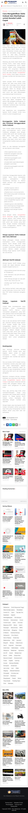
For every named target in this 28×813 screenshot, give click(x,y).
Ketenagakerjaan (8, 617)
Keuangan (6, 627)
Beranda (5, 11)
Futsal (5, 660)
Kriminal (20, 622)
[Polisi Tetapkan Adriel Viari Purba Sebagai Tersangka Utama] (8, 772)
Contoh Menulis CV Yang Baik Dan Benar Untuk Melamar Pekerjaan (8, 538)
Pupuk (14, 678)
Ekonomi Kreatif (8, 658)
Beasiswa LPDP (8, 625)
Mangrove (6, 650)
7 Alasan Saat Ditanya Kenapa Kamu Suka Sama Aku (20, 576)
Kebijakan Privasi (18, 802)
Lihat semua (22, 431)
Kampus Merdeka (13, 663)
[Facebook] (7, 424)
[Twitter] (10, 424)
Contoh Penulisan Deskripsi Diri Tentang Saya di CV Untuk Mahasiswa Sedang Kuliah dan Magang (20, 558)
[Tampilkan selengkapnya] (19, 424)
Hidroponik (6, 635)
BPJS (21, 627)
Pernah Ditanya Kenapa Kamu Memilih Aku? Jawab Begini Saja (20, 593)
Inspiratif (11, 645)
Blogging (14, 630)
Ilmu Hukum (14, 635)
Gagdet (11, 660)
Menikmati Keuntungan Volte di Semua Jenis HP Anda (20, 444)
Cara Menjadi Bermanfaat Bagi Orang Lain (7, 722)
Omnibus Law (14, 673)
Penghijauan (7, 678)
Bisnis (15, 625)
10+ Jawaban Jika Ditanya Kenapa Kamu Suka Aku (13, 6)
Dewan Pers (17, 655)
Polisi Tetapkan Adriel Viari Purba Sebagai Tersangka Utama (8, 779)
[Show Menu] (2, 2)
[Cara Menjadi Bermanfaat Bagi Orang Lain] (8, 716)
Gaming (17, 660)
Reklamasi (13, 650)
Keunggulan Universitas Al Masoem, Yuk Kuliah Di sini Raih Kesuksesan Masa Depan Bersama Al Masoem (20, 704)
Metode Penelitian (14, 670)
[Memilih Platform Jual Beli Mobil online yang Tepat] (8, 695)
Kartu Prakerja (7, 637)
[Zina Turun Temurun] (20, 772)
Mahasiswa (6, 607)
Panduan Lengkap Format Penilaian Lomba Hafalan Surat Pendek (8, 519)
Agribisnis (21, 650)
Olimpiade (6, 673)
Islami (20, 625)
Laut (12, 668)
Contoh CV (6, 612)
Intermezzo (18, 645)
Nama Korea (14, 627)
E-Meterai (6, 632)
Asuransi (19, 640)
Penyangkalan (9, 804)
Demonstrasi (14, 620)
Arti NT (5, 653)
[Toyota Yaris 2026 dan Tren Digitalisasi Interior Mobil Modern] (20, 734)
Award (11, 653)
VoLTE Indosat (14, 419)
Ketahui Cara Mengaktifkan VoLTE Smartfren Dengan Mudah (19, 478)
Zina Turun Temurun (18, 778)
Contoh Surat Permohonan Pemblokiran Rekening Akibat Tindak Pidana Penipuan (19, 520)
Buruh (5, 655)
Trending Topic (16, 681)
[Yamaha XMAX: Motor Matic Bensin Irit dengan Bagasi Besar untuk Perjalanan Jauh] (20, 753)
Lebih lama (23, 501)
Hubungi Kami (18, 804)
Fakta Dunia (19, 643)
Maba (17, 668)
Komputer (6, 665)
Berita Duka (7, 630)
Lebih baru (5, 501)
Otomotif (6, 675)
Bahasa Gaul (18, 653)
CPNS (10, 655)
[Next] (26, 6)
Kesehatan (6, 615)
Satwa (19, 678)
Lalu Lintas (6, 668)
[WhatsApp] (13, 424)
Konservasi (14, 665)
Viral (5, 683)
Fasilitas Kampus (15, 632)
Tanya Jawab (7, 681)
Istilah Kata (6, 648)
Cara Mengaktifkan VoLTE (15, 11)
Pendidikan (20, 610)
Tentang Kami (8, 802)
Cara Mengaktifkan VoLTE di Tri (8, 477)
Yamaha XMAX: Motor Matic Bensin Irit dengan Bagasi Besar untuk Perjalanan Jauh (20, 761)
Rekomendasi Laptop (9, 610)
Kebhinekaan (14, 648)
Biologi (12, 643)
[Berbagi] (24, 24)
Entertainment (18, 658)
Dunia (21, 620)
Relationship (7, 640)
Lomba (22, 648)
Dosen (20, 630)
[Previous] (24, 6)
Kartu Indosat (6, 419)
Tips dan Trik (19, 612)
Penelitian (13, 675)
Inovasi (5, 663)
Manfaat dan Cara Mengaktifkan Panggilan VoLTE (7, 444)
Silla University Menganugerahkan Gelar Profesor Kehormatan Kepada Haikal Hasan (8, 742)
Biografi (6, 643)
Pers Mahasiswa (16, 809)
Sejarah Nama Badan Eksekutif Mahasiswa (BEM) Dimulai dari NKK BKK (7, 593)
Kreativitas (16, 637)
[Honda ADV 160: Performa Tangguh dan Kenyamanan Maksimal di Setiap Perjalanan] (20, 716)
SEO (13, 640)
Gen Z (5, 645)
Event (14, 622)
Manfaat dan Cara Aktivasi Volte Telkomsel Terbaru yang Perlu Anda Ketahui (20, 461)
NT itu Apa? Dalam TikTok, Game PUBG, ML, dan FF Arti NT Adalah (8, 556)
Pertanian (6, 620)
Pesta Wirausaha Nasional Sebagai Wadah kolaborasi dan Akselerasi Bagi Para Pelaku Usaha (8, 762)
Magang (6, 670)
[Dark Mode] (23, 2)
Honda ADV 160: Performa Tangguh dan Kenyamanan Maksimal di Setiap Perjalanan (20, 723)
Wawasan (10, 683)
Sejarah (13, 615)
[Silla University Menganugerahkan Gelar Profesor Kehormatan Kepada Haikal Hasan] (8, 734)
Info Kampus (17, 617)
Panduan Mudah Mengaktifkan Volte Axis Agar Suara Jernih (7, 461)
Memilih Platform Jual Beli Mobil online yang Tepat (8, 702)
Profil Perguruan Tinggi (17, 607)
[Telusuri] (26, 2)
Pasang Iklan (14, 806)
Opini (12, 612)
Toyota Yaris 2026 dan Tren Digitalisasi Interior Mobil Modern (8, 576)
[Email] (16, 424)
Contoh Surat (7, 622)
